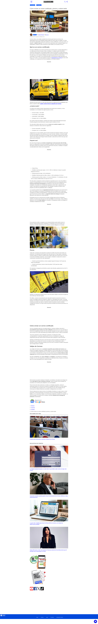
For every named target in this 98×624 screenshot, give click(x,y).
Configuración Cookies (59, 617)
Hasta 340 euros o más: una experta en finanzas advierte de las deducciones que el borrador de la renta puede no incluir (48, 550)
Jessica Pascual (41, 34)
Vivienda (32, 5)
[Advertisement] (49, 70)
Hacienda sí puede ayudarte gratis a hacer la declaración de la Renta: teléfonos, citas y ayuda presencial (49, 496)
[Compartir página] (67, 2)
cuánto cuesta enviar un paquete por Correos (50, 103)
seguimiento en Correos (57, 57)
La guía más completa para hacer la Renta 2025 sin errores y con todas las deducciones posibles (46, 523)
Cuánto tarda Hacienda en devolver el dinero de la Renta (42, 439)
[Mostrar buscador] (65, 2)
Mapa (37, 617)
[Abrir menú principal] (31, 1)
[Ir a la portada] (48, 2)
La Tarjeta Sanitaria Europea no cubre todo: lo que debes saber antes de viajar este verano (48, 469)
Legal (47, 617)
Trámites (39, 5)
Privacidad (52, 617)
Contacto (42, 617)
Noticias (32, 405)
